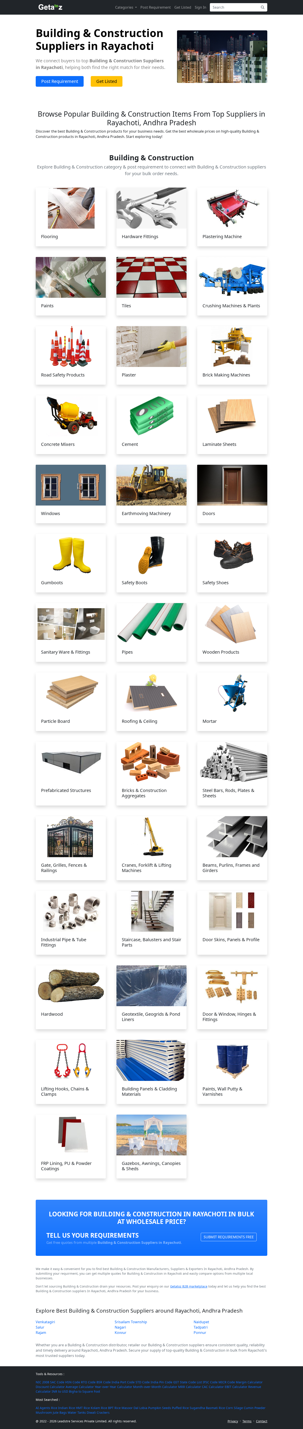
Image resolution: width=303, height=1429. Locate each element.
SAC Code (57, 1382)
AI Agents (43, 1408)
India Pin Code (161, 1382)
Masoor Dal (130, 1408)
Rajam (41, 1332)
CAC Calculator (213, 1387)
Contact (261, 1421)
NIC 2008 (42, 1382)
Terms (247, 1421)
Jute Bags (60, 1412)
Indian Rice (66, 1408)
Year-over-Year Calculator (113, 1387)
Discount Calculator (50, 1387)
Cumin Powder (255, 1408)
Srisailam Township (131, 1321)
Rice (54, 1408)
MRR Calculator (189, 1387)
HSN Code (72, 1382)
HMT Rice (83, 1408)
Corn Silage (234, 1408)
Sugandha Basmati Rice (207, 1408)
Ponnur (200, 1332)
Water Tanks (77, 1412)
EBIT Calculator (236, 1387)
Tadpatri (201, 1327)
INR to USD (60, 1391)
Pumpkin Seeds (159, 1408)
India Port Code (123, 1382)
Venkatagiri (45, 1321)
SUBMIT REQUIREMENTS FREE (229, 1237)
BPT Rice (114, 1408)
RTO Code (88, 1382)
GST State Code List (187, 1382)
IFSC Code (210, 1382)
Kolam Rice (99, 1408)
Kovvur (120, 1332)
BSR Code (103, 1382)
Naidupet (201, 1321)
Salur (40, 1327)
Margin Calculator (249, 1382)
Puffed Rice (180, 1408)
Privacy (233, 1421)
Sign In (200, 7)
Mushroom (44, 1412)
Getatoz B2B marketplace (188, 1286)
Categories (124, 7)
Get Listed (182, 7)
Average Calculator (80, 1387)
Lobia (143, 1408)
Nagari (120, 1327)
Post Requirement (155, 7)
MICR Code (226, 1382)
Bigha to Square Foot (84, 1391)
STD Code (143, 1382)
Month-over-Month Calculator (155, 1387)
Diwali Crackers (98, 1412)
